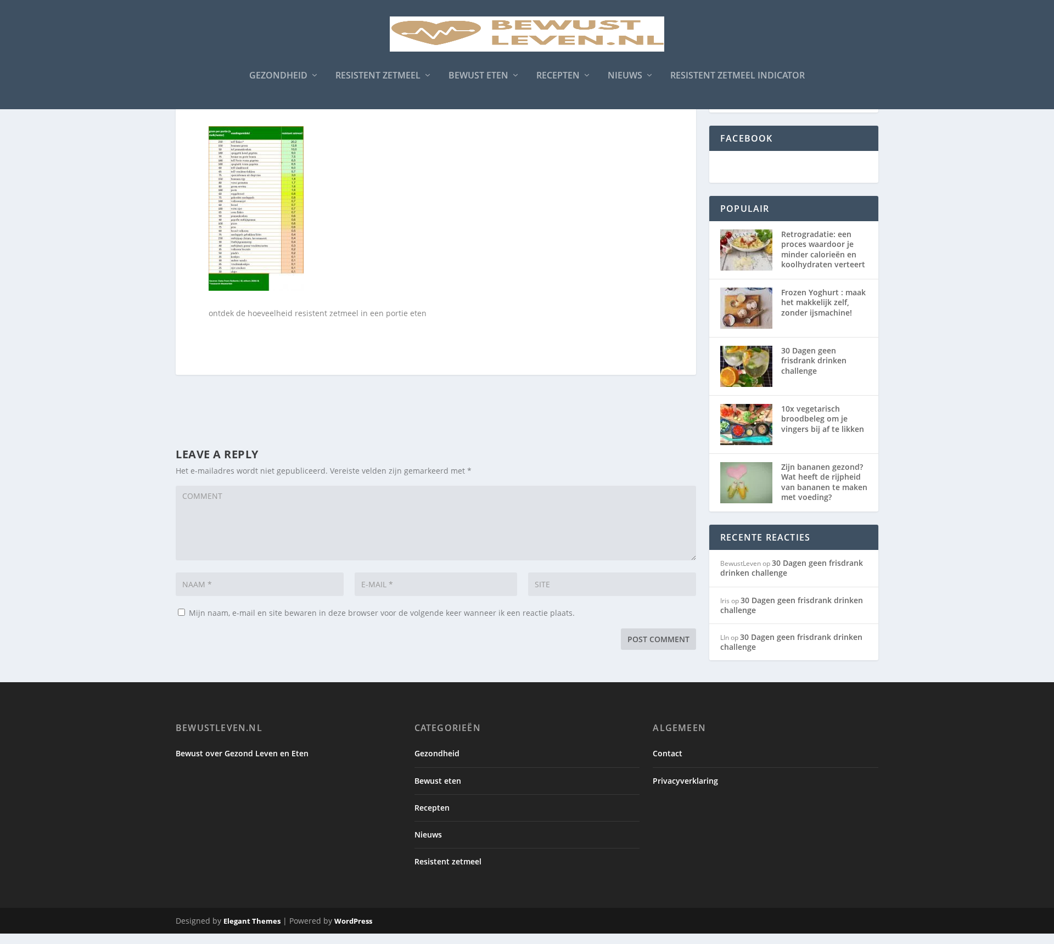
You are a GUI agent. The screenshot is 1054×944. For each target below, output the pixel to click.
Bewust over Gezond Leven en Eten (242, 753)
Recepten (558, 76)
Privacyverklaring (685, 781)
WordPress (353, 921)
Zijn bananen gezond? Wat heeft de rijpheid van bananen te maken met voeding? (824, 482)
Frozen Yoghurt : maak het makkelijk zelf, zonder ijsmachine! (823, 302)
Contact (667, 753)
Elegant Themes (252, 921)
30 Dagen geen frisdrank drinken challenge (813, 360)
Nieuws (625, 76)
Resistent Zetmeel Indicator (737, 76)
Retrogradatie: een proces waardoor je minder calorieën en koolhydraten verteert (823, 249)
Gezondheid (278, 76)
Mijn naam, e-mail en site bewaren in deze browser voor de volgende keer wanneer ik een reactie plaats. (382, 613)
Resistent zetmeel (378, 76)
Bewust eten (478, 76)
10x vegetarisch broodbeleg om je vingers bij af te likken (822, 418)
